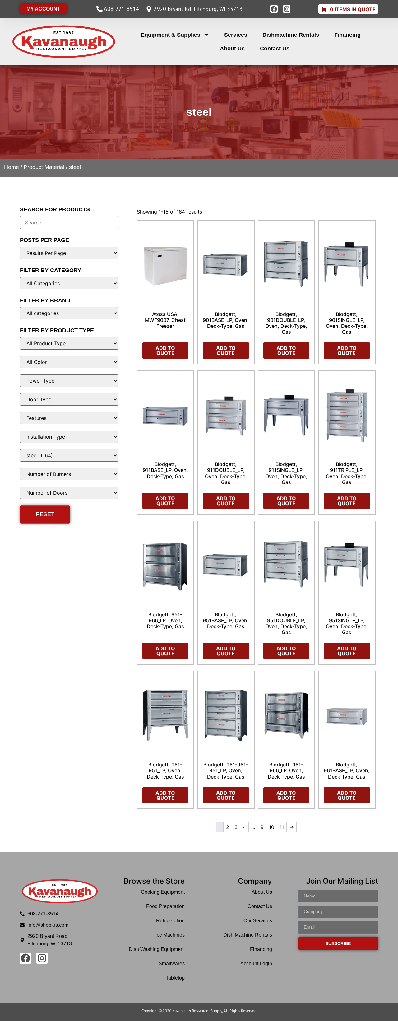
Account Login (256, 963)
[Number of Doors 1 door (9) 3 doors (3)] (69, 493)
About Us (232, 48)
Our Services (257, 920)
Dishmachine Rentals (290, 35)
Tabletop (175, 978)
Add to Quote (165, 350)
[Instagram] (286, 9)
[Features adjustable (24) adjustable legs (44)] (69, 418)
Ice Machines (170, 935)
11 (282, 827)
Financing (347, 35)
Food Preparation (165, 906)
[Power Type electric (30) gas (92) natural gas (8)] (69, 380)
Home (11, 167)
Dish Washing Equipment (157, 949)
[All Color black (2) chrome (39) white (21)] (69, 362)
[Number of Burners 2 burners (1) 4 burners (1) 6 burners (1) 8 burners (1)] (69, 474)
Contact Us (274, 48)
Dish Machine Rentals (247, 935)
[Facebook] (274, 9)
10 (271, 827)
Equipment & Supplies (170, 35)
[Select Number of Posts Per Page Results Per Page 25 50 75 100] (69, 253)
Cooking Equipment (163, 892)
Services (235, 35)
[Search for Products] (69, 222)
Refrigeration (170, 920)
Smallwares (172, 963)
